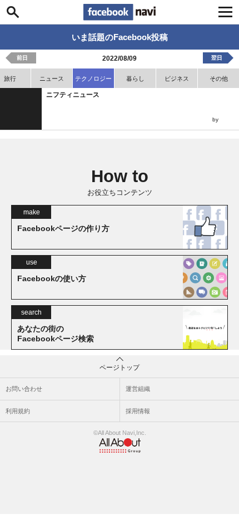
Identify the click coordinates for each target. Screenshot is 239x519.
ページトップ (119, 367)
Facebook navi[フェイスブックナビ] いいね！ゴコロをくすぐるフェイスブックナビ (119, 12)
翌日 (216, 58)
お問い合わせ (24, 388)
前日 (22, 58)
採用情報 (138, 411)
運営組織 (138, 388)
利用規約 (18, 411)
